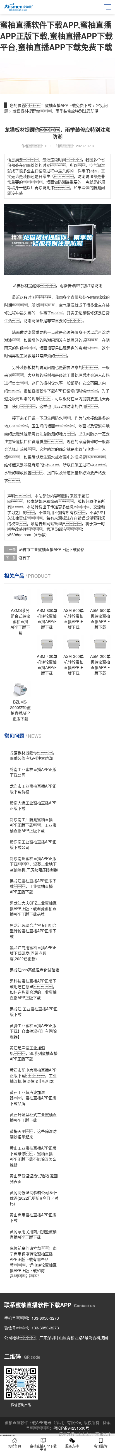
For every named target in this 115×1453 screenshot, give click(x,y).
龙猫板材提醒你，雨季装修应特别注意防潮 (33, 755)
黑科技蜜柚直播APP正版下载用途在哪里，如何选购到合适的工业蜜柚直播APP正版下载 (33, 989)
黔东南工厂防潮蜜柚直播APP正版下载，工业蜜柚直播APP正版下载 (33, 825)
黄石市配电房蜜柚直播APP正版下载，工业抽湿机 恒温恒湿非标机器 (33, 1075)
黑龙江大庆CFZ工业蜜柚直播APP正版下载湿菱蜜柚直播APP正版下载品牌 (33, 908)
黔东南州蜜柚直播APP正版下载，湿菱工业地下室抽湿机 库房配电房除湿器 (34, 864)
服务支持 (72, 1446)
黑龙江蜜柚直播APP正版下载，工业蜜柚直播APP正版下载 (33, 886)
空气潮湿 (67, 305)
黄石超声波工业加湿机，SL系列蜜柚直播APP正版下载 (34, 1053)
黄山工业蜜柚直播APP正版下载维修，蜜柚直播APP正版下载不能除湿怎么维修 (33, 1156)
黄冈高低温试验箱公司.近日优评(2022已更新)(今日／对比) (34, 1198)
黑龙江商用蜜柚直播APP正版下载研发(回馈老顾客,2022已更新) (33, 953)
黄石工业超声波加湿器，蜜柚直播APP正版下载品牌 (33, 1097)
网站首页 (14, 1446)
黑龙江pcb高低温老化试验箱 (34, 969)
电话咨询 (100, 1446)
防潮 (28, 320)
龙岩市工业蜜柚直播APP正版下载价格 (51, 549)
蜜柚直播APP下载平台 (43, 1448)
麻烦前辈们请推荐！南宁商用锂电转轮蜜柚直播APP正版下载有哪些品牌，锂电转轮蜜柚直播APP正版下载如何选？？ (33, 1262)
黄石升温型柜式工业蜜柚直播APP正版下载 (33, 1117)
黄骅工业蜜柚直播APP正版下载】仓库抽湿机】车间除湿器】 (33, 1031)
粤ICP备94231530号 (71, 1428)
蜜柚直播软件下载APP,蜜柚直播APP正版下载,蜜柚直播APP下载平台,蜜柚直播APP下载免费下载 (56, 36)
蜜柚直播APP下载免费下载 (68, 105)
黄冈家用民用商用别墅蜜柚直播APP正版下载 (33, 1234)
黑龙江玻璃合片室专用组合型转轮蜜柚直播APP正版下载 (33, 930)
